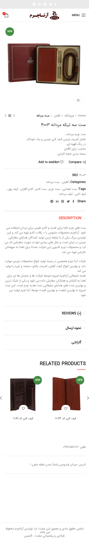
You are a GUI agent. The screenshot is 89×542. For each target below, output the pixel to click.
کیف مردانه (66, 194)
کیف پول (13, 189)
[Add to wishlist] (66, 409)
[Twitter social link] (50, 4)
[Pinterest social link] (45, 4)
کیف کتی (80, 194)
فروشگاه (69, 115)
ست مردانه (43, 115)
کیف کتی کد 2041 (23, 418)
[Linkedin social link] (39, 4)
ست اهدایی (69, 189)
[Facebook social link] (55, 4)
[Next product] (5, 116)
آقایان (56, 115)
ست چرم (54, 189)
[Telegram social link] (34, 4)
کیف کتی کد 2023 (65, 418)
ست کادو (40, 189)
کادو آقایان (27, 189)
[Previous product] (14, 116)
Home (81, 115)
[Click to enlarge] (78, 100)
